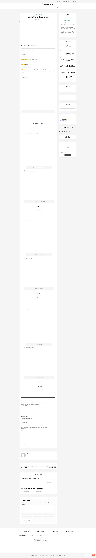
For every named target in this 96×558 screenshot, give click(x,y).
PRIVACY (74, 1)
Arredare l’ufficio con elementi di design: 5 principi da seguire (70, 52)
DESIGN (38, 7)
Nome (23, 513)
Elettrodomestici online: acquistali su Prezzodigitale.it (70, 59)
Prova (67, 45)
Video (55, 7)
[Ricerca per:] (67, 97)
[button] (39, 206)
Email (34, 513)
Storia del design (38, 14)
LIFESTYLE (43, 7)
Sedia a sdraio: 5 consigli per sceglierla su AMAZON (70, 66)
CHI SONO (58, 1)
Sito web (46, 513)
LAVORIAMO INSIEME (65, 1)
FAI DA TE (49, 7)
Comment (30, 446)
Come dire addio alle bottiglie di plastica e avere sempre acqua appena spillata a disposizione (70, 75)
